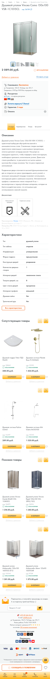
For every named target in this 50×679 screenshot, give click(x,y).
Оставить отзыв (42, 77)
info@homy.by (27, 618)
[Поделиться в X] (28, 634)
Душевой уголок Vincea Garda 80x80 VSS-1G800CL (11, 498)
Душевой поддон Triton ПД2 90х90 (12, 358)
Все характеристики (13, 308)
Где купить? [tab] (38, 127)
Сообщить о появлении (23, 667)
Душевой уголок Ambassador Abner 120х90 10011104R (36, 568)
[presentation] (40, 320)
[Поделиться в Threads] (31, 634)
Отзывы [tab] (30, 127)
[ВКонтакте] (16, 641)
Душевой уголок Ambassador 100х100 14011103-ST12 (10, 568)
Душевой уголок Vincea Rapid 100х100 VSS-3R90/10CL (35, 498)
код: (26, 9)
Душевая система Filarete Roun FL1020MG (35, 358)
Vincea (15, 221)
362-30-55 (26, 615)
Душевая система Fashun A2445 (11, 428)
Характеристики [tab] (20, 127)
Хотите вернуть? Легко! (18, 103)
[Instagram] (29, 641)
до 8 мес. (7, 96)
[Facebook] (20, 641)
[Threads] (26, 641)
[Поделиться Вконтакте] (18, 634)
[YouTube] (33, 641)
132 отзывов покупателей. (28, 627)
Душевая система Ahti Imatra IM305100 (34, 428)
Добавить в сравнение (10, 77)
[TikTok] (23, 641)
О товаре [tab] (11, 127)
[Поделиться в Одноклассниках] (25, 634)
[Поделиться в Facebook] (21, 634)
